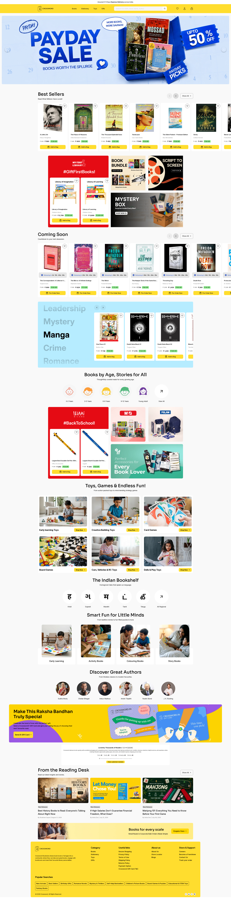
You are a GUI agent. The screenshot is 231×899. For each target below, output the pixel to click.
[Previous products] (169, 96)
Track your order (185, 860)
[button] (177, 8)
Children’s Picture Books (135, 883)
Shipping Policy (124, 860)
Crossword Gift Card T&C (128, 869)
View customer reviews (115, 762)
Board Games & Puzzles (156, 883)
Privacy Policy (124, 854)
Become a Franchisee (187, 854)
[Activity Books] (96, 641)
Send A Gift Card (22, 735)
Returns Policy (124, 863)
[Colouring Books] (135, 641)
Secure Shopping (125, 851)
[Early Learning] (56, 641)
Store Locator (157, 854)
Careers (182, 851)
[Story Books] (174, 641)
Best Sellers (53, 883)
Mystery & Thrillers (97, 883)
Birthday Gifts (66, 883)
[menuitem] (74, 8)
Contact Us (183, 857)
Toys (95, 9)
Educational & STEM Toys (178, 883)
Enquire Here (178, 831)
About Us (155, 851)
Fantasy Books (42, 888)
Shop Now (79, 530)
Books (74, 9)
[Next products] (176, 96)
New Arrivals (41, 883)
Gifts (103, 9)
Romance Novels (80, 883)
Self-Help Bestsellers (115, 883)
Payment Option (125, 866)
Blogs (154, 857)
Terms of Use (124, 857)
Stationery (85, 9)
